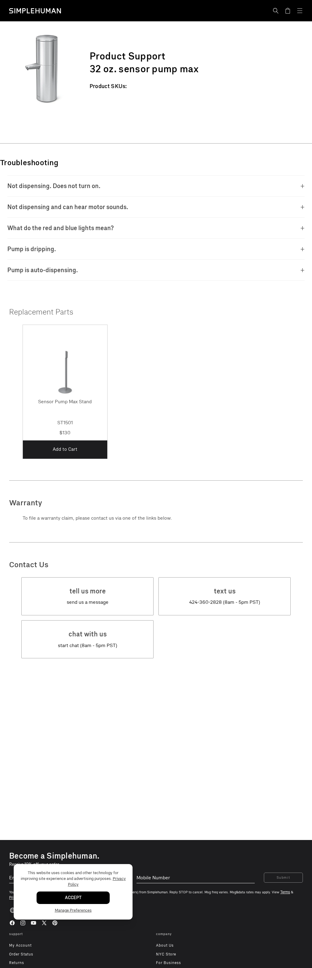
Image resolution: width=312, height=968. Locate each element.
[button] (276, 11)
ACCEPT (73, 897)
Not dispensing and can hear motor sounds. (67, 207)
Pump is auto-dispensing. (42, 270)
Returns (16, 963)
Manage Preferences (73, 910)
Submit (283, 878)
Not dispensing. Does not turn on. (54, 186)
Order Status (21, 954)
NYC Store (166, 954)
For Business (168, 963)
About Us (165, 945)
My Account (20, 945)
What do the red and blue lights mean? (60, 228)
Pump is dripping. (31, 249)
